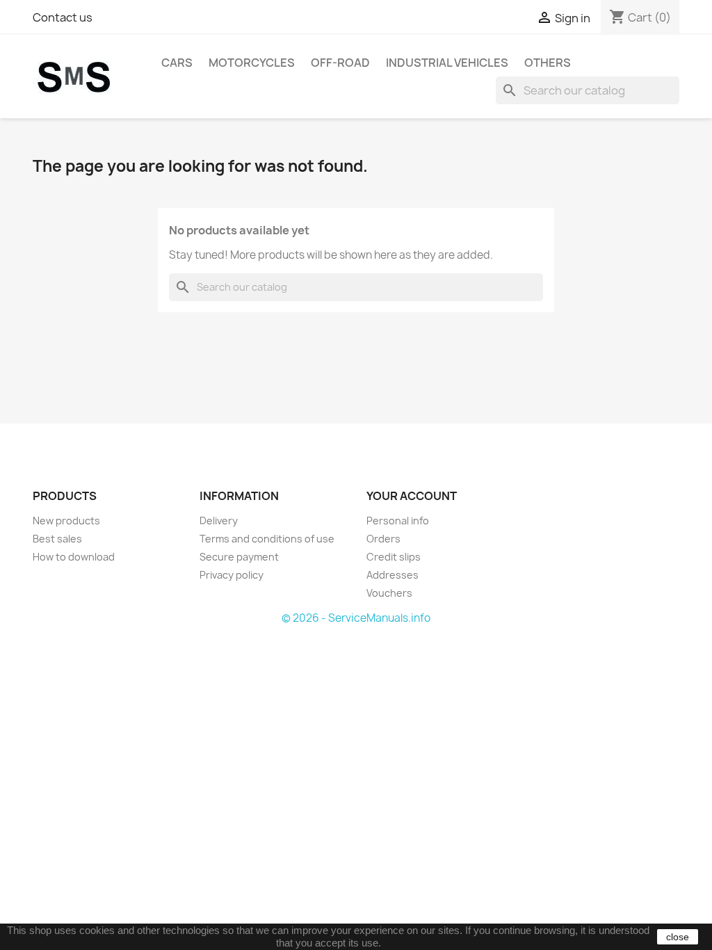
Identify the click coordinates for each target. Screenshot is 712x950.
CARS (177, 62)
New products (66, 520)
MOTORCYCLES (252, 62)
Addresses (392, 574)
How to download (74, 556)
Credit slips (393, 556)
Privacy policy (232, 574)
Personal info (397, 520)
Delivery (219, 520)
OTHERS (547, 62)
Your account (411, 496)
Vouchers (389, 592)
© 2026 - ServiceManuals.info (356, 618)
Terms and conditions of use (267, 538)
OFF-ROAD (340, 62)
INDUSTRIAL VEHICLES (447, 62)
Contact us (62, 17)
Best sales (57, 538)
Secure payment (239, 556)
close (677, 936)
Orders (383, 538)
